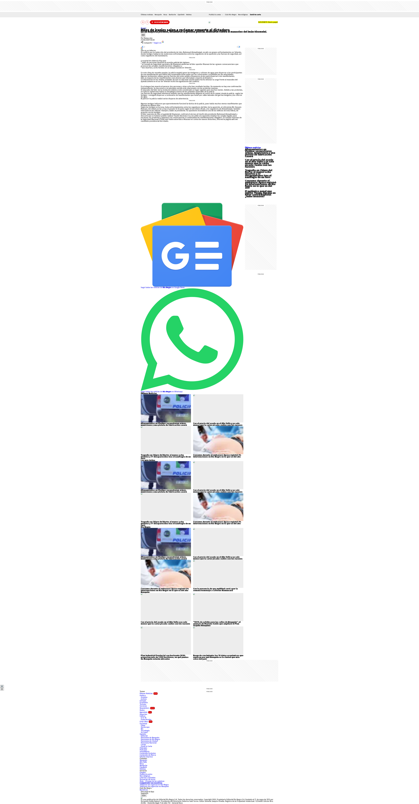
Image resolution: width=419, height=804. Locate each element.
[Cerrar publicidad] (2, 686)
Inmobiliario (144, 751)
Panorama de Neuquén (150, 738)
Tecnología (145, 731)
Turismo (143, 704)
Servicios (143, 706)
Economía (144, 702)
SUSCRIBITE (268, 22)
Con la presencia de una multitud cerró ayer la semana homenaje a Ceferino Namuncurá (215, 590)
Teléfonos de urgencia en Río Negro (154, 785)
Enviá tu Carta (146, 746)
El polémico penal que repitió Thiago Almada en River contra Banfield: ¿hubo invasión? (260, 194)
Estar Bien (146, 722)
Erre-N (143, 718)
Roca (165, 15)
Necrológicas (243, 15)
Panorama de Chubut (149, 741)
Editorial (144, 736)
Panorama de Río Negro (150, 739)
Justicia (144, 699)
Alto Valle (143, 762)
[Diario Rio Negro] (142, 798)
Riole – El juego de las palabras (152, 781)
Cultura (142, 716)
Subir (144, 796)
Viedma (188, 15)
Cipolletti (181, 15)
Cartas (143, 744)
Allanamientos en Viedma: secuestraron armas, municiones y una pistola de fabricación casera (260, 153)
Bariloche (172, 15)
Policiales (143, 748)
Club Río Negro (230, 15)
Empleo (143, 772)
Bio (142, 729)
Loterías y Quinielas (147, 778)
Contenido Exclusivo (148, 753)
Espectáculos (146, 719)
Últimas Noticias (148, 693)
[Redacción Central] (143, 33)
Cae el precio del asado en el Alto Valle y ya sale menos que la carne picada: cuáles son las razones (259, 163)
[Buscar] (147, 22)
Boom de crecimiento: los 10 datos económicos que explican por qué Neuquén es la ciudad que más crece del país (218, 657)
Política (143, 695)
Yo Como (144, 732)
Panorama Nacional (148, 743)
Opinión (143, 734)
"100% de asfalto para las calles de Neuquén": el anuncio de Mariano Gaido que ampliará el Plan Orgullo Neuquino (217, 624)
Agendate (145, 712)
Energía (143, 701)
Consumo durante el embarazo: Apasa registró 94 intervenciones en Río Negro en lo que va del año (260, 184)
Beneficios (144, 790)
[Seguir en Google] (142, 48)
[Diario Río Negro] (209, 22)
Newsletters (147, 708)
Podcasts (143, 750)
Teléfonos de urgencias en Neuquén (154, 786)
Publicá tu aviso (146, 774)
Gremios (144, 697)
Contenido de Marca (148, 755)
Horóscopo (145, 727)
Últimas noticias (147, 15)
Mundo (143, 28)
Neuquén (158, 15)
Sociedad (143, 724)
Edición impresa (146, 757)
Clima (143, 725)
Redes (142, 710)
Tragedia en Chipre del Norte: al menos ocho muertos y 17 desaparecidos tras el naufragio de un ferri (258, 174)
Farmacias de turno (147, 779)
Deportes (143, 714)
